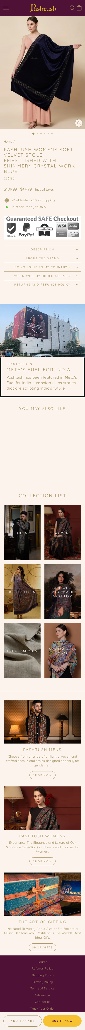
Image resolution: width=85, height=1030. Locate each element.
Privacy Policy (42, 982)
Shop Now (42, 775)
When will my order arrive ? (42, 276)
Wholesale (42, 995)
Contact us (42, 1001)
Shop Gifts (42, 947)
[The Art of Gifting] (42, 894)
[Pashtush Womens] (42, 808)
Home (8, 141)
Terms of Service (42, 988)
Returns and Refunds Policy (42, 284)
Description (42, 249)
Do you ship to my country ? (43, 267)
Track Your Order (42, 1008)
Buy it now (62, 1021)
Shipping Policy (42, 975)
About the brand (42, 258)
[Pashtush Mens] (42, 722)
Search (42, 962)
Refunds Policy (42, 968)
